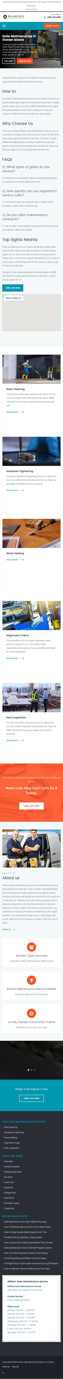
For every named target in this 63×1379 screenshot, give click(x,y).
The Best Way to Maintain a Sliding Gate (23, 1237)
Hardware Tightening (14, 1132)
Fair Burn (8, 1177)
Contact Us (31, 9)
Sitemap (15, 1366)
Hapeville (8, 1187)
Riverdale (8, 1161)
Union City (9, 1182)
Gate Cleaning (10, 1127)
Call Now (8, 61)
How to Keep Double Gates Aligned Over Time (25, 1232)
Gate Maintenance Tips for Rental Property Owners (28, 1247)
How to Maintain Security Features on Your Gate (27, 1268)
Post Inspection (11, 1148)
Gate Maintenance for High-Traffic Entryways (25, 1221)
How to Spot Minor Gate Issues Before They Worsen (28, 1242)
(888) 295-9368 (54, 17)
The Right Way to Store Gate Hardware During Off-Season (31, 1263)
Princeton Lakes (11, 1203)
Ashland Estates (12, 1166)
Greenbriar (9, 1208)
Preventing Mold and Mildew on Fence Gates (25, 1258)
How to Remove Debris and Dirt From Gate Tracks (27, 1226)
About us (6, 929)
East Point (9, 1197)
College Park (10, 1192)
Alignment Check (12, 1142)
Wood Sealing (10, 1137)
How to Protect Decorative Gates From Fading (26, 1252)
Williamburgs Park (12, 1171)
